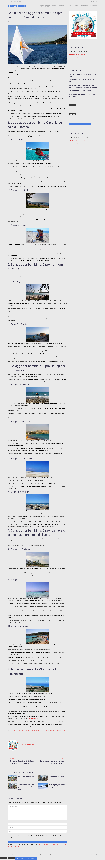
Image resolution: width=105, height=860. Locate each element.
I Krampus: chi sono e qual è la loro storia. (81, 90)
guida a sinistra (33, 718)
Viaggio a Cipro (61, 730)
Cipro (13, 730)
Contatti (75, 6)
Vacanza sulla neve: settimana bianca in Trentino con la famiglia (57, 786)
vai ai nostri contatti (80, 58)
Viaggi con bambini (36, 730)
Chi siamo (61, 6)
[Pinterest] (95, 1)
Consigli (68, 6)
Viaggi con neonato (49, 730)
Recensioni (93, 6)
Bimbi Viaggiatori (17, 5)
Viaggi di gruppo (44, 6)
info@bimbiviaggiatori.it (77, 54)
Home (54, 6)
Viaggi (10, 21)
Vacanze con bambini (23, 730)
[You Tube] (96, 1)
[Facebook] (91, 1)
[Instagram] (93, 1)
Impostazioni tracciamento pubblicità (80, 124)
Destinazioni (84, 6)
